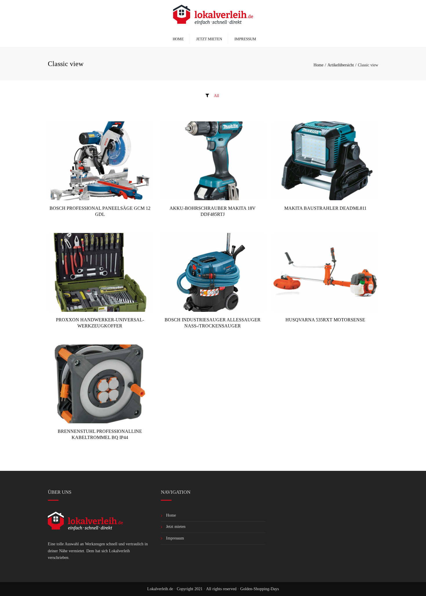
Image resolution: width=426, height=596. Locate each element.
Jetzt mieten (209, 39)
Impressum (245, 39)
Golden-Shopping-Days (259, 589)
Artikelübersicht (340, 65)
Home (178, 39)
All (216, 96)
